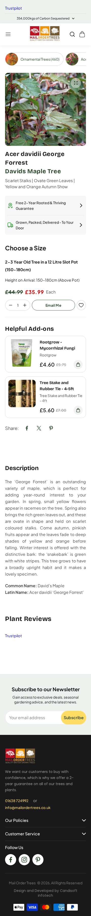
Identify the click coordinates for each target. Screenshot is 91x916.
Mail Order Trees (22, 882)
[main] (45, 359)
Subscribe (74, 717)
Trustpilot (13, 8)
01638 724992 (16, 800)
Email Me (53, 305)
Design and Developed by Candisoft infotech (45, 893)
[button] (8, 34)
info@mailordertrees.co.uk (28, 807)
